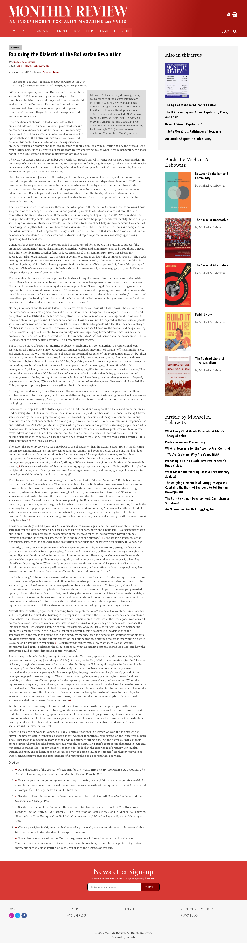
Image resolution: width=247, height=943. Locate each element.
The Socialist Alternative (211, 265)
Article (46, 72)
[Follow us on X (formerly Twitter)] (17, 915)
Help (89, 30)
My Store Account (78, 915)
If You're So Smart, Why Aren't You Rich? (192, 454)
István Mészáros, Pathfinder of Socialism (193, 131)
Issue (56, 72)
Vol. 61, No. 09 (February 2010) (33, 65)
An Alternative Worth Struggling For (189, 509)
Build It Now (203, 314)
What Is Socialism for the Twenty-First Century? (198, 448)
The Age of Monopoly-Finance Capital (190, 105)
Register (72, 909)
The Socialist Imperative (211, 220)
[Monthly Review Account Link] (228, 15)
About (26, 30)
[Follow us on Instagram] (11, 915)
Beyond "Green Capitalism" (183, 124)
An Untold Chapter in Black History (188, 138)
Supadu (131, 937)
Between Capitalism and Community (211, 175)
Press (77, 30)
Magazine (43, 30)
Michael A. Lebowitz (23, 62)
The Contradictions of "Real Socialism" (209, 360)
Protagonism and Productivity (185, 442)
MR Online (122, 30)
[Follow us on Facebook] (24, 915)
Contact (61, 30)
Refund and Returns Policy (197, 909)
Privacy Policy (189, 915)
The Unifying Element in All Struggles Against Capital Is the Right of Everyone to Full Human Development (196, 487)
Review (15, 47)
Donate (103, 30)
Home (13, 30)
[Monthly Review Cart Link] (234, 15)
